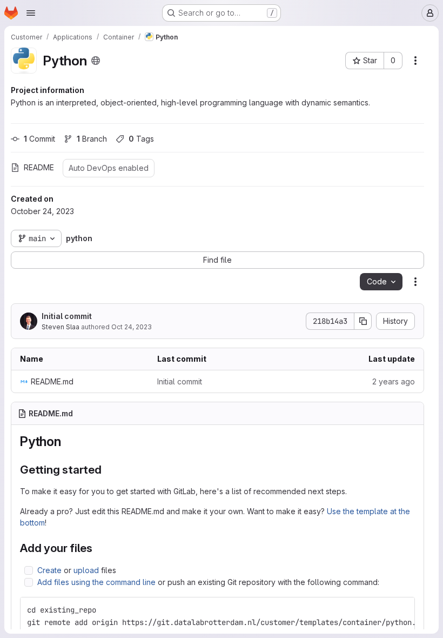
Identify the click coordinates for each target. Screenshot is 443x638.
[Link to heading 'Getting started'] (108, 469)
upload (86, 570)
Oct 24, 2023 (131, 327)
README (39, 167)
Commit (39, 138)
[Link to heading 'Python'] (68, 441)
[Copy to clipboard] (402, 610)
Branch (92, 138)
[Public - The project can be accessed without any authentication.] (95, 60)
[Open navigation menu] (30, 13)
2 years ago (393, 381)
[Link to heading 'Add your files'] (98, 548)
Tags (141, 138)
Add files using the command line (96, 582)
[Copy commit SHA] (363, 321)
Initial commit (67, 316)
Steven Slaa (60, 327)
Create (49, 570)
